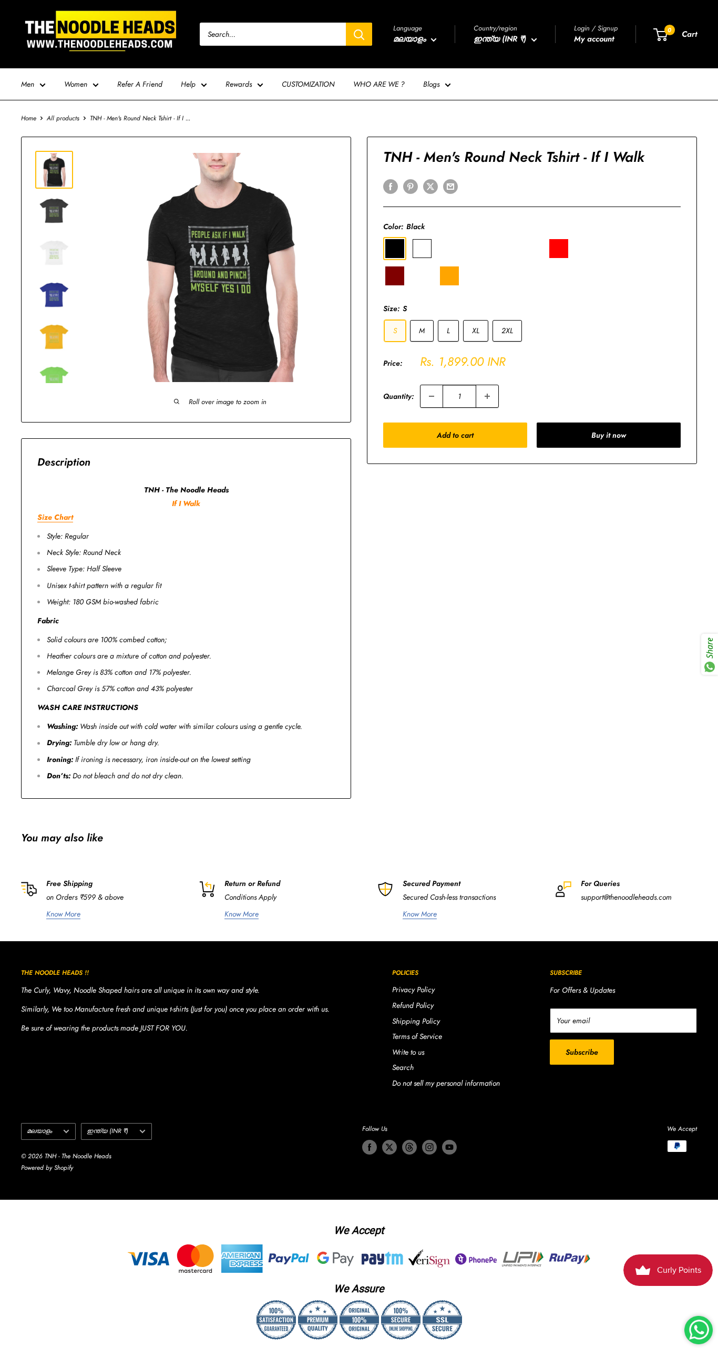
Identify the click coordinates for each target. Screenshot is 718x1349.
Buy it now (608, 435)
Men (27, 84)
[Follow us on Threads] (409, 1147)
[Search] (359, 34)
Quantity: (398, 396)
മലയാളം (39, 1130)
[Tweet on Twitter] (430, 186)
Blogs (431, 84)
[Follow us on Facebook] (369, 1147)
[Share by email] (450, 186)
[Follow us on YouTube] (449, 1147)
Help (188, 84)
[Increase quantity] (487, 396)
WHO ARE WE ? (379, 84)
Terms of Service (417, 1036)
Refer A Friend (139, 84)
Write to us (408, 1052)
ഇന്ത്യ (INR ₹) (107, 1130)
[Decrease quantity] (431, 396)
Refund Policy (413, 1005)
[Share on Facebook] (390, 186)
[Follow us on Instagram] (429, 1147)
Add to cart (455, 435)
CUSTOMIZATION (308, 84)
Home (28, 118)
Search (403, 1067)
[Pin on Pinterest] (410, 186)
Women (75, 84)
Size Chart (55, 517)
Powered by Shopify (47, 1167)
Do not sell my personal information (446, 1083)
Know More (63, 914)
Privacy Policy (413, 989)
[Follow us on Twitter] (389, 1147)
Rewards (238, 84)
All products (63, 118)
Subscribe (582, 1052)
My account (594, 39)
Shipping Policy (416, 1021)
